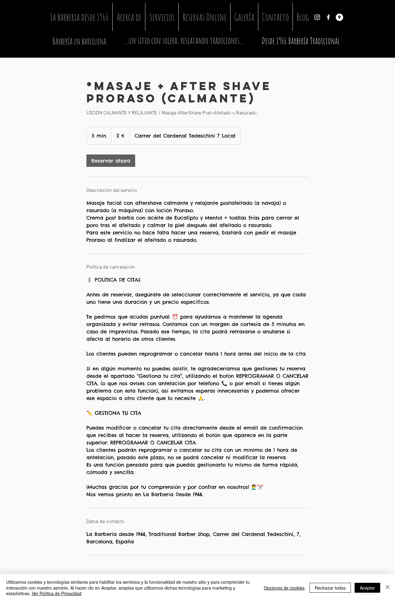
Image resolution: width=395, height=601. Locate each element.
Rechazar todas (330, 588)
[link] (110, 160)
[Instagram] (317, 17)
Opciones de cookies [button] (284, 588)
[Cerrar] (387, 587)
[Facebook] (328, 17)
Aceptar (367, 588)
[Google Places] (339, 17)
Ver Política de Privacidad (56, 593)
